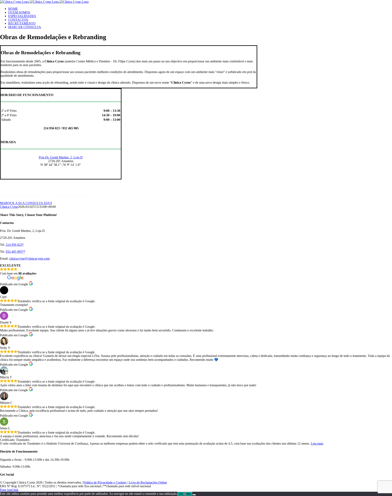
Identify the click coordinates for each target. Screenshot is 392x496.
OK (181, 493)
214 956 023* (15, 244)
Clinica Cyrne (9, 206)
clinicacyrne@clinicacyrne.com (29, 258)
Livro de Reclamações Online (148, 482)
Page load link (9, 490)
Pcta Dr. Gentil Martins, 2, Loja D (61, 157)
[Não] (194, 494)
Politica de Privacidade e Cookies (104, 482)
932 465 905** (15, 251)
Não (188, 493)
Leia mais (317, 443)
